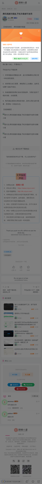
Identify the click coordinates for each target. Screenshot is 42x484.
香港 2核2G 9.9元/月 (21, 58)
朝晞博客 (35, 58)
